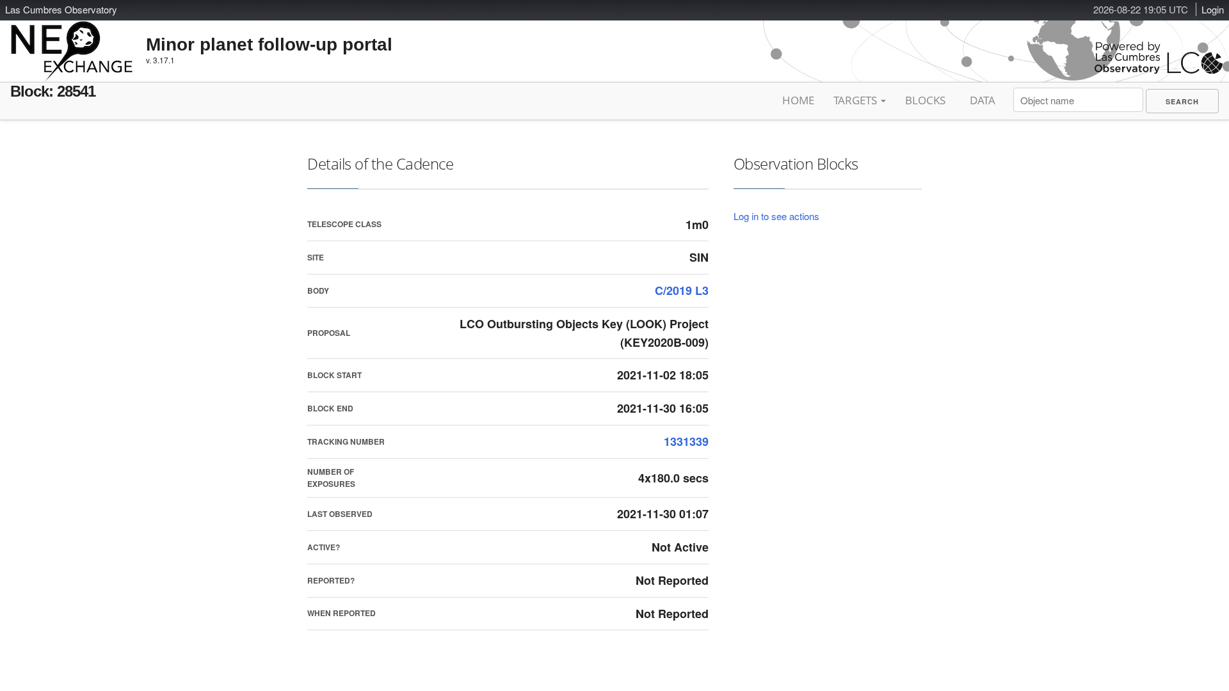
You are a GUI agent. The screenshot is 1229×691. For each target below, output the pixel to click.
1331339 (686, 441)
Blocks (925, 100)
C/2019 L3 (682, 290)
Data (982, 100)
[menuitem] (1182, 101)
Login (1212, 9)
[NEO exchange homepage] (72, 40)
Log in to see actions (776, 216)
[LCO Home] (1159, 70)
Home (798, 100)
